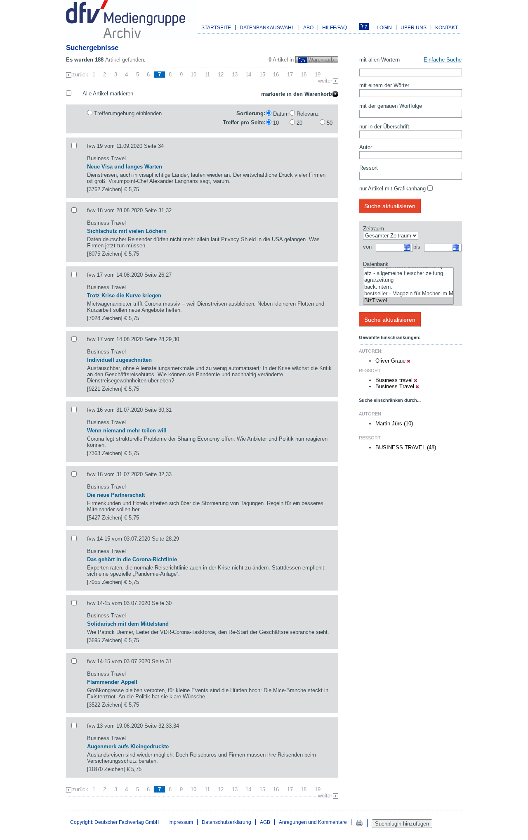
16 (276, 74)
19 (318, 74)
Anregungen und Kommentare (313, 822)
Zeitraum (373, 228)
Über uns (414, 27)
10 (193, 74)
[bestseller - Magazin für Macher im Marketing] (408, 293)
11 (207, 74)
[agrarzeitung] (408, 280)
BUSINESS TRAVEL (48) (405, 447)
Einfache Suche (443, 60)
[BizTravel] (408, 300)
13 (235, 74)
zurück (80, 74)
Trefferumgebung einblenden (128, 113)
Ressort (368, 168)
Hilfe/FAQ (334, 27)
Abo (308, 27)
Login (384, 27)
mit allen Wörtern (379, 60)
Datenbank (376, 264)
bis (416, 247)
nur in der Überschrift (384, 126)
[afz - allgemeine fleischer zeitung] (408, 273)
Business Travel (395, 386)
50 (329, 123)
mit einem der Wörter (384, 85)
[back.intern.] (408, 287)
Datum (281, 114)
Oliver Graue (391, 361)
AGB (265, 822)
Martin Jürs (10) (394, 423)
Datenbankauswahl (267, 27)
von (367, 247)
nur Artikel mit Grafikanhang (392, 188)
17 (290, 74)
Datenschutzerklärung (226, 822)
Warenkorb (321, 60)
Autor (365, 147)
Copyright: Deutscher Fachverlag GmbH (115, 822)
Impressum (180, 822)
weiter (325, 81)
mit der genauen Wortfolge (390, 106)
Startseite (216, 27)
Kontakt (446, 27)
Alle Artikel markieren (107, 93)
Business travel (394, 380)
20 (299, 123)
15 (262, 74)
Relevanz (308, 114)
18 (303, 74)
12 (221, 74)
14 (248, 74)
